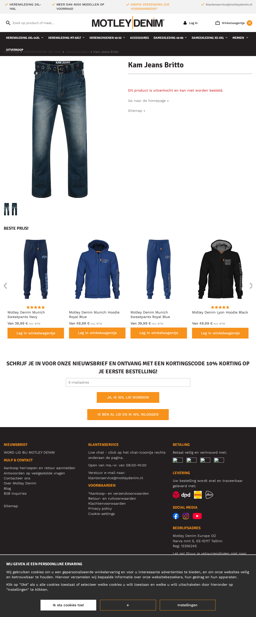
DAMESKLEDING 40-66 (168, 38)
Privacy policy (100, 508)
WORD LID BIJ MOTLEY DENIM (29, 452)
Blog (7, 488)
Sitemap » (136, 111)
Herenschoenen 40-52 (106, 38)
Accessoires (139, 38)
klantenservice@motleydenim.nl (229, 4)
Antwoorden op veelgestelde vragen (34, 473)
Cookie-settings (101, 514)
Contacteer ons (17, 478)
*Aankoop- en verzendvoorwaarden (118, 493)
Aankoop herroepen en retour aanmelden (39, 468)
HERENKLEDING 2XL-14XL (23, 38)
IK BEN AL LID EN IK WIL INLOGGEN (128, 414)
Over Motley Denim (20, 483)
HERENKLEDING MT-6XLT (64, 38)
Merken (238, 38)
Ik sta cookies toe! (68, 605)
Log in (193, 23)
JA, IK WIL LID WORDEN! (128, 397)
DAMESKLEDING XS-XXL (208, 38)
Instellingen (188, 605)
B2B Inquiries (15, 493)
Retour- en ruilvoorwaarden (112, 498)
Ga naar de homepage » (148, 101)
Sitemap (11, 506)
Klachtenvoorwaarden (107, 503)
